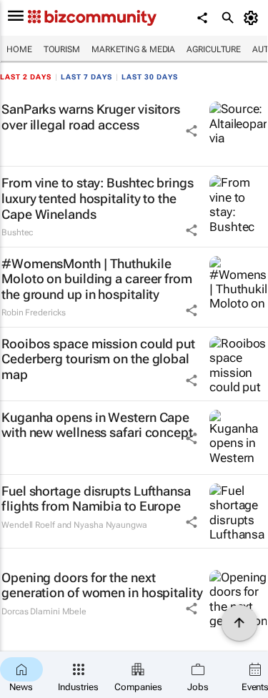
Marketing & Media (133, 49)
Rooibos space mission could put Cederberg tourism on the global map (98, 359)
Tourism (62, 49)
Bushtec (17, 232)
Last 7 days (86, 77)
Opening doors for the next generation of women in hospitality (102, 585)
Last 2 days (25, 77)
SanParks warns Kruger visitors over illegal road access (90, 117)
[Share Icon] (191, 131)
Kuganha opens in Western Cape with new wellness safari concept (97, 425)
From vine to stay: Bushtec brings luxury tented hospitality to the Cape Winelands (97, 198)
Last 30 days (149, 77)
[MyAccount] (253, 18)
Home (19, 49)
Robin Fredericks (33, 313)
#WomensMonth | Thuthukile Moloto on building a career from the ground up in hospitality (96, 279)
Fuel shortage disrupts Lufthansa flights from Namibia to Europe (96, 498)
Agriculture (214, 49)
